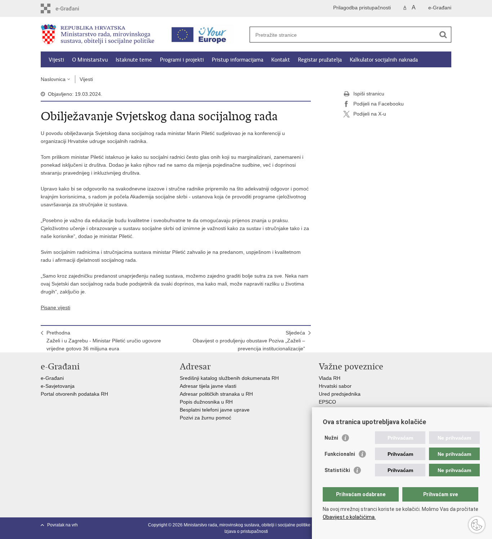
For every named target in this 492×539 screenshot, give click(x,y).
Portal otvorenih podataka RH (75, 394)
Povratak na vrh (62, 524)
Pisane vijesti (55, 307)
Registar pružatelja (320, 60)
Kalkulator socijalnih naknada (384, 60)
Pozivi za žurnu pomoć (205, 418)
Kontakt (280, 60)
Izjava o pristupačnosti (246, 531)
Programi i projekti (182, 60)
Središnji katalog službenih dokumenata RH (229, 378)
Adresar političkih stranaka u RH (216, 394)
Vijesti (56, 60)
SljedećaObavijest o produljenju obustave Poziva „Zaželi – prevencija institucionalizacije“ (249, 340)
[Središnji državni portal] (71, 8)
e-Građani (439, 7)
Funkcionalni (340, 454)
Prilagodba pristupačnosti (362, 7)
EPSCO (327, 402)
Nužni (331, 438)
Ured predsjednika (340, 394)
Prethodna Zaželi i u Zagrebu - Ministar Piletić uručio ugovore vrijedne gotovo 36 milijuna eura (103, 340)
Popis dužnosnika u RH (206, 402)
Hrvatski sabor (335, 386)
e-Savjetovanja (58, 386)
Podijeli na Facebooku (378, 104)
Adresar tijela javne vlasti (208, 386)
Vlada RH (329, 378)
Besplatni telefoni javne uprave (215, 410)
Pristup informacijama (237, 60)
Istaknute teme (134, 60)
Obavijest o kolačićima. (349, 517)
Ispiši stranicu (368, 93)
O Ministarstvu (90, 60)
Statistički (337, 470)
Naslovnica (53, 79)
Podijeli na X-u (369, 114)
